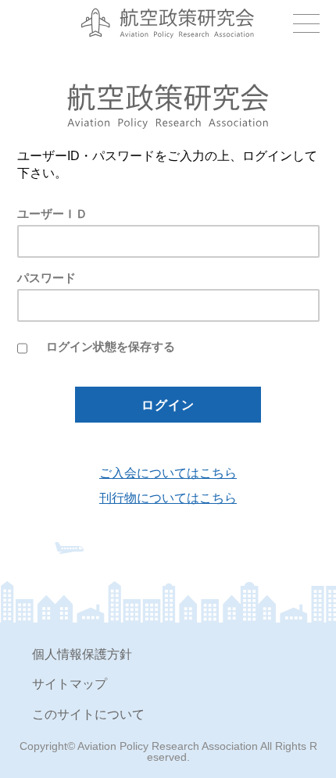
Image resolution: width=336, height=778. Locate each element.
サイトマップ (69, 684)
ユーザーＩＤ (52, 213)
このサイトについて (88, 714)
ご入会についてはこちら (168, 473)
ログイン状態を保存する (110, 346)
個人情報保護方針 (82, 654)
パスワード (46, 277)
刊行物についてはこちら (168, 498)
